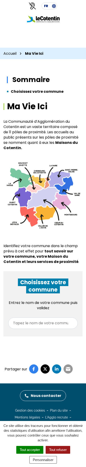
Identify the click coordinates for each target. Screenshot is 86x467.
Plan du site (59, 410)
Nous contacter (46, 395)
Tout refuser (58, 450)
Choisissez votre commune (37, 91)
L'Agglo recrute (56, 417)
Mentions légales (27, 417)
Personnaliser (43, 460)
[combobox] (43, 323)
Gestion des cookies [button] (30, 410)
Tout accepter (30, 450)
